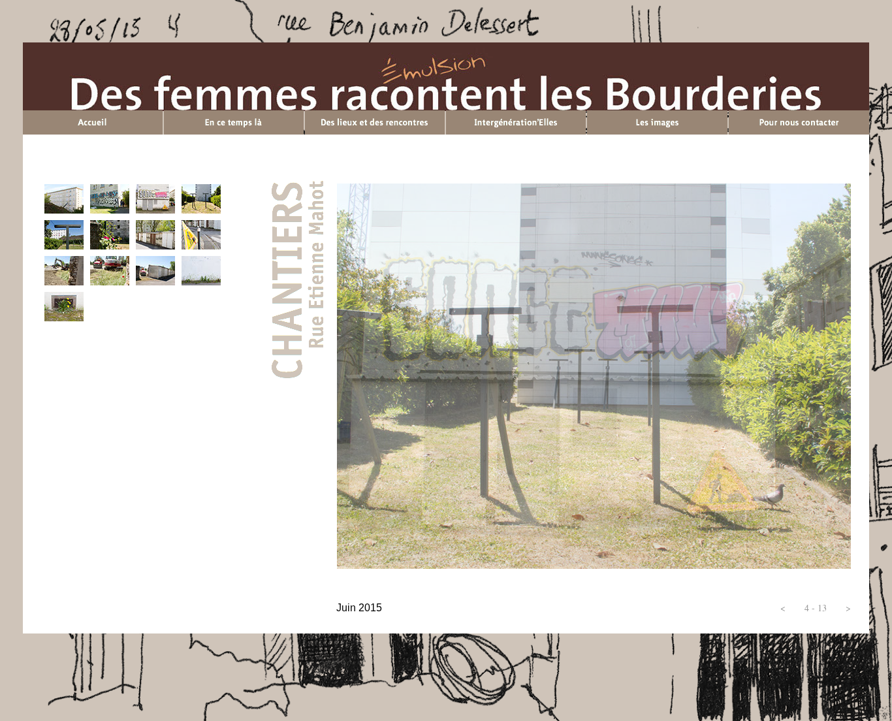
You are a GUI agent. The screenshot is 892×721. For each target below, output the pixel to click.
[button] (783, 608)
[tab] (64, 199)
